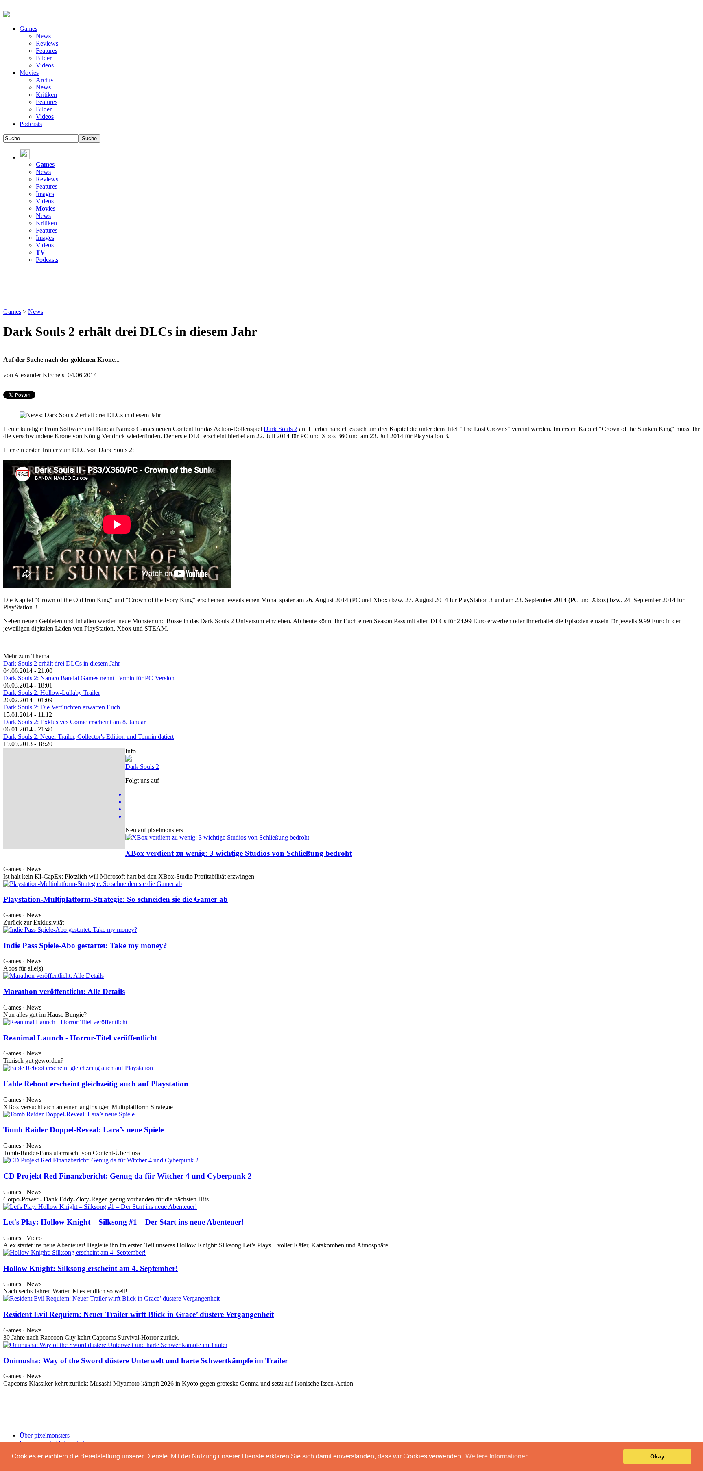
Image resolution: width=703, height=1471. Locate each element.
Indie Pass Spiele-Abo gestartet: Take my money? (85, 945)
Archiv (45, 79)
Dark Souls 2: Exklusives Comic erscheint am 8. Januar (74, 721)
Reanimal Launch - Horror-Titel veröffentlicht (80, 1038)
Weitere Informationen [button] (497, 1456)
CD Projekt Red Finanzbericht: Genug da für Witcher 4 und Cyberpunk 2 (127, 1176)
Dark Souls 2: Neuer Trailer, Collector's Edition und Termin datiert (88, 736)
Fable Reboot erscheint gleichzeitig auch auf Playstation (95, 1083)
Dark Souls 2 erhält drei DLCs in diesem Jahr (61, 663)
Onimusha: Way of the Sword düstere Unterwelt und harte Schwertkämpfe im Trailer (145, 1360)
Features (46, 50)
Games (28, 28)
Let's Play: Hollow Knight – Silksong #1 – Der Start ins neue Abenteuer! (123, 1222)
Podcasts (31, 123)
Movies (29, 72)
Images (45, 193)
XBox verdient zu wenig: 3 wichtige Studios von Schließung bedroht (238, 853)
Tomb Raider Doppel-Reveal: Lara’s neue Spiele (83, 1129)
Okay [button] (657, 1456)
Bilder (44, 57)
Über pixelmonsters (45, 1435)
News (43, 36)
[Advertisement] (151, 288)
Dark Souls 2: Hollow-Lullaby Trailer (51, 692)
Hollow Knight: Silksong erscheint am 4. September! (90, 1268)
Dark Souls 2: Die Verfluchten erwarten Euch (61, 707)
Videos (45, 65)
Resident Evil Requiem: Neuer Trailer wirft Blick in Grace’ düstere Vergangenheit (138, 1314)
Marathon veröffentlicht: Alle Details (64, 991)
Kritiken (46, 94)
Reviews (47, 43)
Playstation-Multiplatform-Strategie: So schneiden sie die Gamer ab (115, 899)
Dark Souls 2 (280, 428)
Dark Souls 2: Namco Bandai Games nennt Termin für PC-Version (89, 678)
